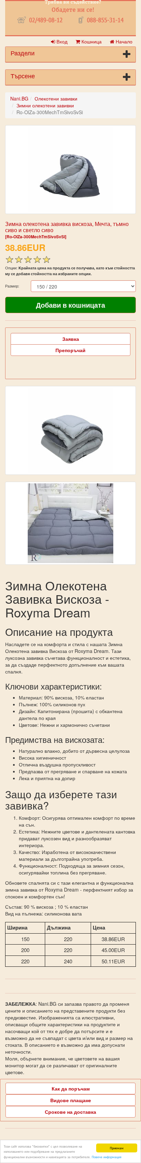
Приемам (117, 1147)
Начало (123, 41)
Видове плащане (70, 1100)
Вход (61, 41)
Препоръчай (70, 350)
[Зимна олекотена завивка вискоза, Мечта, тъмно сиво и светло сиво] (70, 169)
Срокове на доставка (70, 1111)
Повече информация (106, 1156)
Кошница (91, 41)
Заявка (70, 338)
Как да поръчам (71, 1088)
